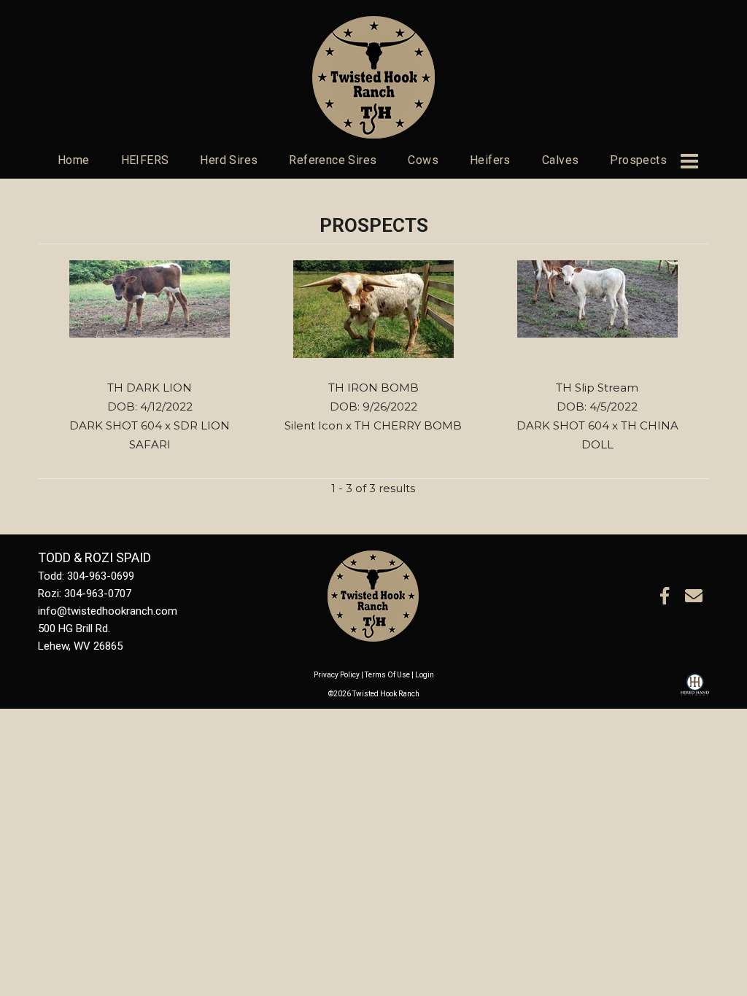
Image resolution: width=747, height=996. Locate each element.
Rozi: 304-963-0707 (84, 593)
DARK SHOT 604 (115, 425)
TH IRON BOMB (373, 387)
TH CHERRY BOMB (408, 425)
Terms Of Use (387, 675)
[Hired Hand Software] (695, 691)
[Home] (373, 595)
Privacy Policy (337, 675)
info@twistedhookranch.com (107, 611)
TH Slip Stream (597, 387)
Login (424, 675)
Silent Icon (314, 425)
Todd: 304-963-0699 (86, 576)
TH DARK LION (149, 387)
